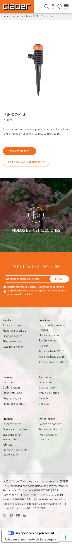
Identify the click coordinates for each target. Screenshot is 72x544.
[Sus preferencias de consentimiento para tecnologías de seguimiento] (65, 537)
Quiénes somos (12, 424)
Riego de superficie (14, 330)
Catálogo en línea (13, 347)
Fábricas (7, 444)
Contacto (44, 403)
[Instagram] (4, 515)
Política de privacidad (51, 429)
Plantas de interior (49, 335)
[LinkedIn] (24, 515)
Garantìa (43, 398)
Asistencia (17, 16)
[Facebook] (11, 515)
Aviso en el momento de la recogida (30, 539)
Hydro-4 (8, 382)
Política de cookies (50, 424)
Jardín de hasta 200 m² (52, 356)
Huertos (43, 346)
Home (6, 16)
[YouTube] (18, 515)
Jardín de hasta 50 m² (51, 351)
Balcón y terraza (48, 340)
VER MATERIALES (19, 151)
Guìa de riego (47, 387)
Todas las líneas (12, 325)
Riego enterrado (12, 341)
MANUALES (32, 16)
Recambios (45, 382)
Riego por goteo (13, 336)
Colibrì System (11, 387)
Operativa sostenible (15, 429)
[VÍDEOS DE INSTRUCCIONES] (36, 215)
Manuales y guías (49, 393)
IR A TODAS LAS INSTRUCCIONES (26, 162)
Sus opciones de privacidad (34, 533)
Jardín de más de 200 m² (53, 362)
